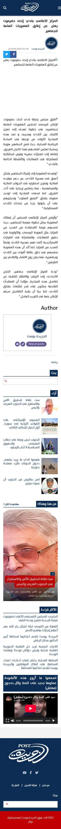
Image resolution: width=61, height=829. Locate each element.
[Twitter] (6, 54)
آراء (53, 573)
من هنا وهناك (46, 503)
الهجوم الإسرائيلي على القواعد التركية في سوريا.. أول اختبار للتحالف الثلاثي (21, 424)
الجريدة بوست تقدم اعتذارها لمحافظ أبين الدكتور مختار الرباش (30, 638)
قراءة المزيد (20, 596)
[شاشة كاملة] (7, 720)
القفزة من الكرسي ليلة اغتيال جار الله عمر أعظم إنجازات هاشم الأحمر (30, 628)
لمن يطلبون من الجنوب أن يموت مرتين (21, 481)
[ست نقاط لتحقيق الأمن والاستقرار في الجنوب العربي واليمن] (30, 555)
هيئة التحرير (30, 785)
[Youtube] (25, 772)
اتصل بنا (16, 785)
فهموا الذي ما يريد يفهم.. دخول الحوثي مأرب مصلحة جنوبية (21, 463)
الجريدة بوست (38, 49)
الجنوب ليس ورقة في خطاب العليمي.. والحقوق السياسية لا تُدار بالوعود (21, 444)
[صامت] (12, 720)
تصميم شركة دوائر (20, 820)
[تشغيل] (53, 720)
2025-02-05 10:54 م (18, 49)
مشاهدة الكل (12, 504)
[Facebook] (13, 54)
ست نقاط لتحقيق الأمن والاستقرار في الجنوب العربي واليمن (21, 404)
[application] (30, 708)
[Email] (17, 344)
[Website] (22, 344)
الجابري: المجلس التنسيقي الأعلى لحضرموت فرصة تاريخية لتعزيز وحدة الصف (30, 618)
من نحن (45, 785)
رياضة (54, 362)
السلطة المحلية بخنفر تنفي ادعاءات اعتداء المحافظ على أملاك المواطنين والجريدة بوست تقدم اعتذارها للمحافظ (30, 664)
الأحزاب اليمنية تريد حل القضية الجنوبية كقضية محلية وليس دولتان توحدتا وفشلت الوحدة (30, 650)
